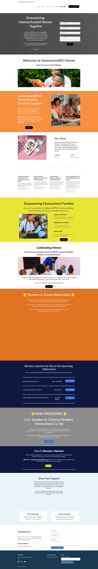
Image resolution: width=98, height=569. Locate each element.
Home (39, 6)
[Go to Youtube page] (64, 6)
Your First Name (53, 530)
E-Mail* (61, 31)
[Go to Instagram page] (63, 6)
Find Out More (70, 389)
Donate (48, 6)
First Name (62, 21)
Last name (61, 26)
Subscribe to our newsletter (67, 562)
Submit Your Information (57, 547)
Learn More (29, 127)
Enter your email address (65, 557)
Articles (56, 6)
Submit (70, 44)
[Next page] (53, 193)
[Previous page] (45, 193)
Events (42, 6)
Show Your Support (73, 6)
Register (70, 397)
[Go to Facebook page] (61, 6)
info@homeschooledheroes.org (40, 459)
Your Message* (53, 539)
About (52, 6)
